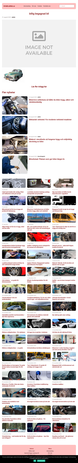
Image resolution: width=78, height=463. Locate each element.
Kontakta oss (46, 6)
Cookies (40, 6)
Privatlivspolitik (41, 460)
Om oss (34, 6)
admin (13, 17)
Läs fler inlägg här (39, 87)
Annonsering (27, 6)
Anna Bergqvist (41, 156)
